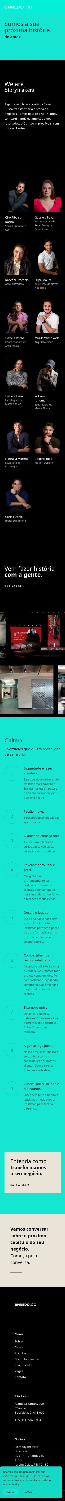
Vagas (19, 1371)
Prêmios (20, 1353)
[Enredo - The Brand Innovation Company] (32, 1310)
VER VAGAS (13, 585)
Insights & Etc (24, 1365)
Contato (20, 1377)
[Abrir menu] (57, 7)
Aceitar (10, 1491)
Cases (19, 1347)
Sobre (19, 1341)
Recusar (28, 1491)
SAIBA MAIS (20, 1185)
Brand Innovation (27, 1359)
